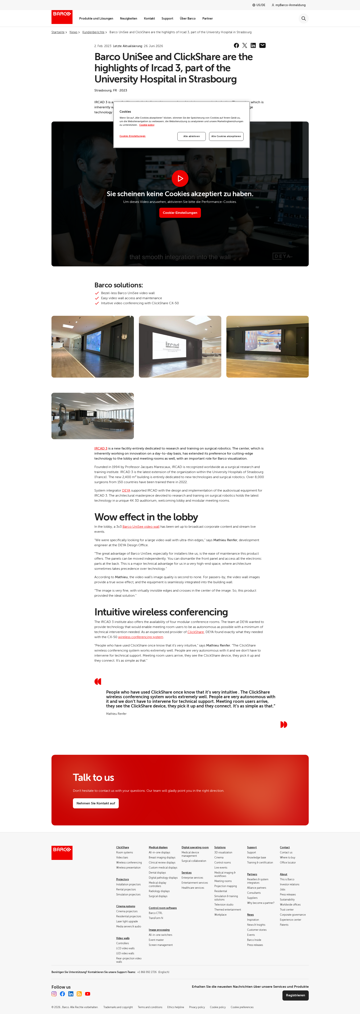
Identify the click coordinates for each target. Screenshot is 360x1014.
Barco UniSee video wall (141, 527)
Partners (252, 874)
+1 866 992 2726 (153, 972)
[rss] (79, 993)
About (283, 874)
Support (167, 18)
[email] (262, 45)
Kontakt (149, 18)
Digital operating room (195, 847)
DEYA (126, 490)
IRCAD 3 (100, 448)
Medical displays (158, 847)
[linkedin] (253, 45)
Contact (285, 847)
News (250, 914)
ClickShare (195, 632)
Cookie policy (146, 125)
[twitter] (244, 45)
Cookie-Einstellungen (133, 136)
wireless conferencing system (140, 637)
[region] (181, 124)
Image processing (159, 929)
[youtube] (87, 993)
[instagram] (54, 993)
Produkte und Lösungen (96, 18)
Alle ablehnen (191, 136)
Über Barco (188, 18)
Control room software (163, 908)
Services (186, 872)
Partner (207, 18)
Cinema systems (125, 906)
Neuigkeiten (128, 18)
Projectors (122, 879)
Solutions (219, 847)
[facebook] (236, 45)
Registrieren (295, 995)
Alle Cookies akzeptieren (226, 136)
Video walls (122, 938)
